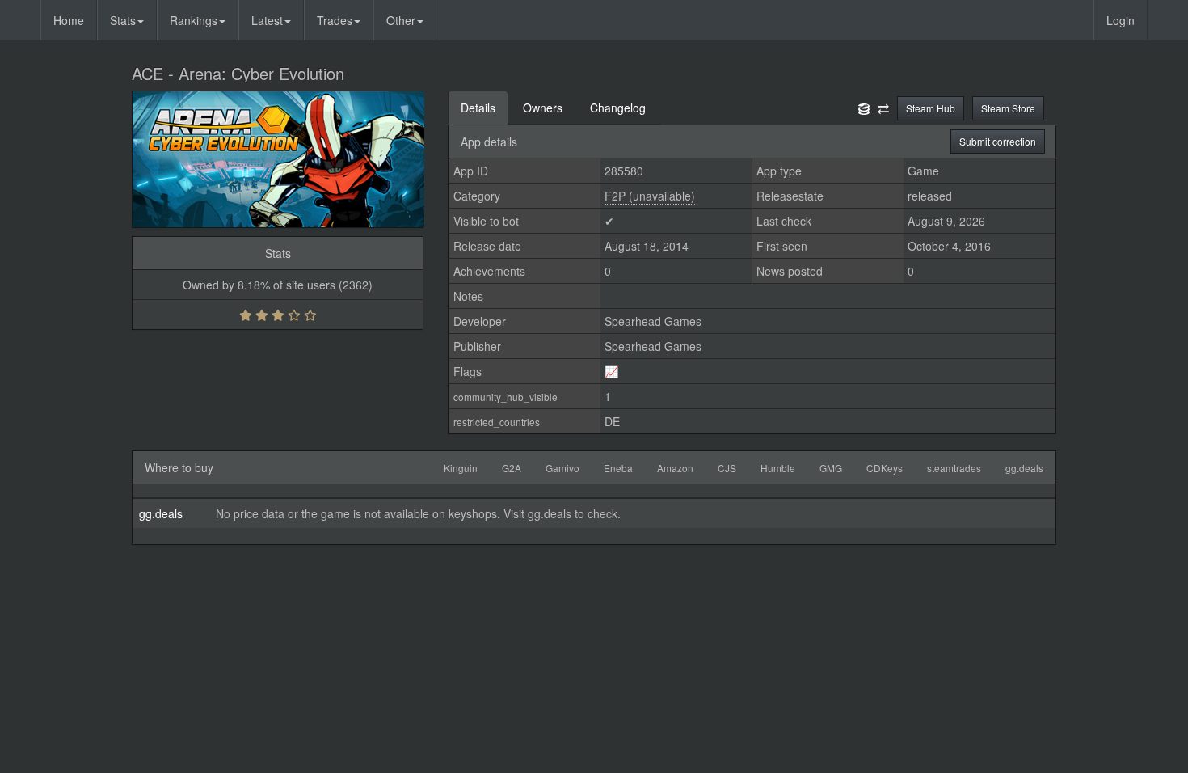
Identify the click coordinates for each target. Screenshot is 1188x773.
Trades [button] (334, 20)
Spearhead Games (653, 321)
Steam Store (1008, 108)
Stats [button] (123, 20)
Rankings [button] (193, 20)
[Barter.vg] (883, 107)
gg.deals (161, 513)
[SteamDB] (864, 107)
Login (1120, 20)
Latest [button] (267, 20)
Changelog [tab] (618, 107)
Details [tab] (478, 107)
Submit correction (997, 141)
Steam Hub (930, 108)
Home (68, 20)
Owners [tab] (542, 107)
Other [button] (400, 20)
